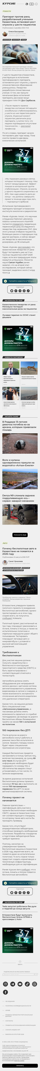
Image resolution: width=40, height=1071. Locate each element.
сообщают (7, 618)
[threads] (34, 984)
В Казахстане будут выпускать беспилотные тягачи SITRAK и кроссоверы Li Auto (17, 917)
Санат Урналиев (16, 561)
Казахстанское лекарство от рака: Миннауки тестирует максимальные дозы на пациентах (19, 306)
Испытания (6, 39)
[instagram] (5, 984)
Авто (5, 543)
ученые (23, 39)
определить (18, 224)
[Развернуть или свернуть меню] (36, 4)
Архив (7, 1010)
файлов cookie (19, 1060)
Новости (7, 11)
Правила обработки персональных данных (19, 1015)
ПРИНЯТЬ (20, 1066)
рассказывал (24, 247)
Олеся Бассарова (16, 32)
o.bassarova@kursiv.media (17, 35)
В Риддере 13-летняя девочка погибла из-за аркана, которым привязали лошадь (19, 426)
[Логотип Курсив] (8, 4)
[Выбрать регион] (26, 4)
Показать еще (20, 535)
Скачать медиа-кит (12, 1030)
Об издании (10, 1001)
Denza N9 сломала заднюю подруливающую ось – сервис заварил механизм (18, 498)
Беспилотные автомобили (11, 568)
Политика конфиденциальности (18, 1006)
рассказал (25, 126)
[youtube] (20, 984)
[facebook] (5, 992)
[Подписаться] (36, 974)
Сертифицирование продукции (13, 570)
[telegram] (12, 984)
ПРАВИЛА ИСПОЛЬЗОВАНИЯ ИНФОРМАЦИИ (20, 1025)
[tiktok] (27, 984)
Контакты (9, 1021)
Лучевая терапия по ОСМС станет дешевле (18, 316)
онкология (15, 39)
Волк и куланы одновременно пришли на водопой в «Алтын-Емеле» (18, 463)
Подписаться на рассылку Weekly (17, 972)
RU (31, 4)
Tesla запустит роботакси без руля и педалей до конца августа (19, 907)
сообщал (25, 870)
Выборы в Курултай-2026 (14, 1034)
